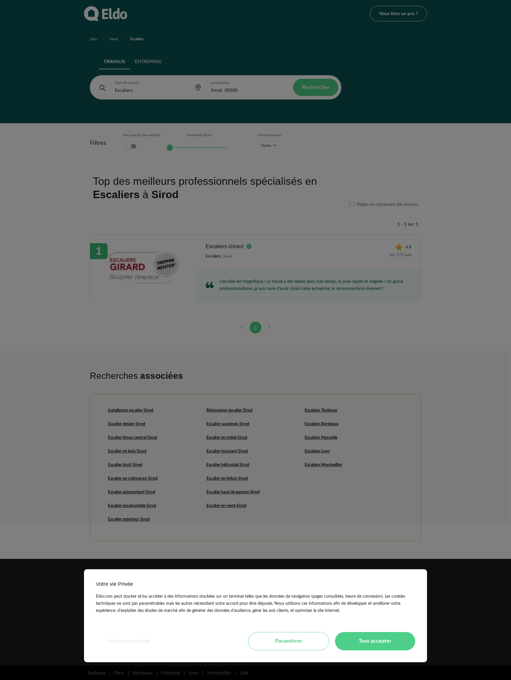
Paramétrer (288, 641)
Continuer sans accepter (128, 641)
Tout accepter (375, 641)
